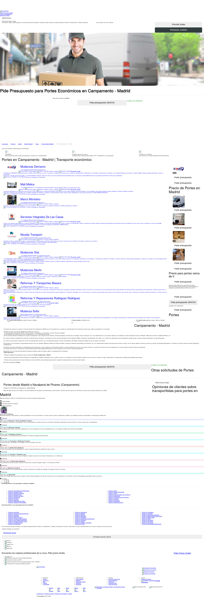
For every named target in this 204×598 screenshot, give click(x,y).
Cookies (70, 593)
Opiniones (111, 581)
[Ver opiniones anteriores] (2, 481)
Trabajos (78, 580)
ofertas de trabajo (5, 15)
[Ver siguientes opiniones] (7, 481)
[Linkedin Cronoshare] (148, 573)
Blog (44, 581)
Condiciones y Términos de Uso (45, 593)
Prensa (45, 583)
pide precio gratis (8, 12)
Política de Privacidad (61, 593)
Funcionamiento (112, 580)
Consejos (78, 583)
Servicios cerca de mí (114, 579)
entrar (2, 12)
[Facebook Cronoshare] (149, 570)
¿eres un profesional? (6, 14)
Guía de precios (112, 584)
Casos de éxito (112, 583)
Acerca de (46, 580)
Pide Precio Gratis (162, 383)
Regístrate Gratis (9, 533)
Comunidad (46, 584)
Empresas (78, 584)
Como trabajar (79, 579)
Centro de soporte (146, 579)
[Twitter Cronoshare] (148, 572)
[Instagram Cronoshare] (149, 568)
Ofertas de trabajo (81, 581)
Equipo (45, 579)
